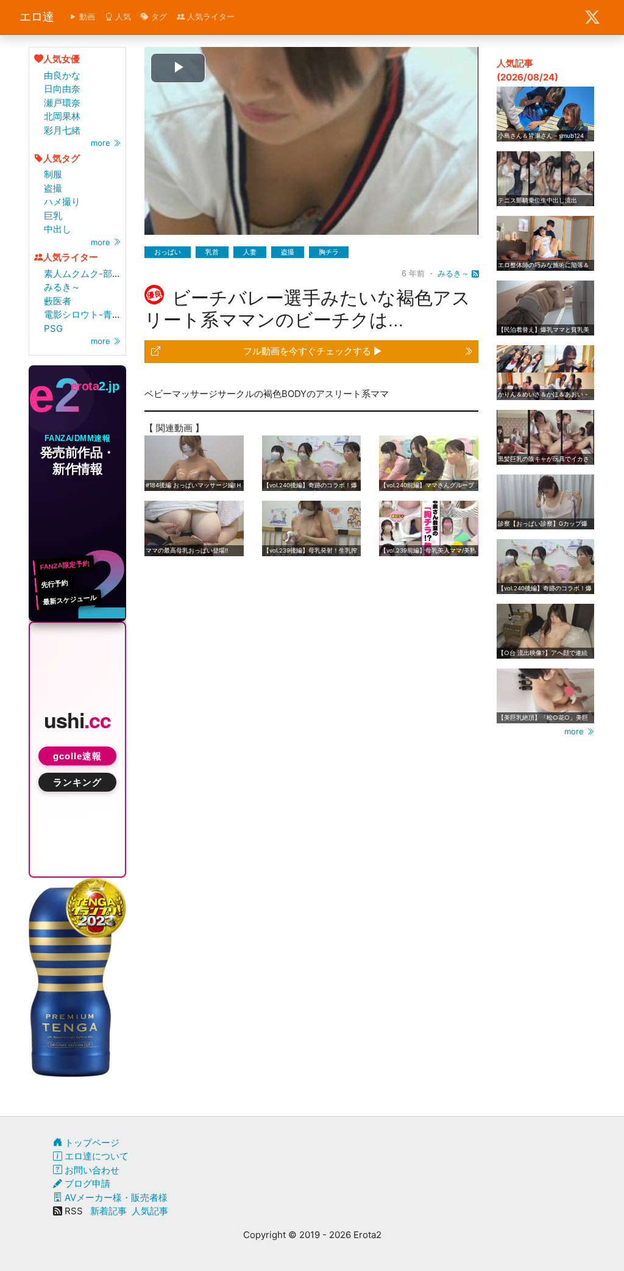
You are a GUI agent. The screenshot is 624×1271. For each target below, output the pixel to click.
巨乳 (53, 215)
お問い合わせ (90, 1170)
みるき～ (62, 287)
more (102, 143)
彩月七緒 (62, 130)
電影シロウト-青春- (85, 314)
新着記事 (108, 1211)
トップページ (90, 1142)
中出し (57, 229)
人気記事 (150, 1211)
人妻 (250, 252)
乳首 (212, 252)
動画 (86, 16)
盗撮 (53, 188)
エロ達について (95, 1156)
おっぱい (167, 252)
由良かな (62, 75)
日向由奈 (62, 89)
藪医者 (57, 301)
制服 (53, 174)
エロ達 (37, 17)
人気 (122, 16)
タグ (158, 16)
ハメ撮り (62, 201)
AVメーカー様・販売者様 (115, 1197)
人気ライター (210, 16)
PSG (53, 328)
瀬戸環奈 (62, 103)
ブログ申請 (86, 1183)
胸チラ (329, 252)
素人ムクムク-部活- (85, 273)
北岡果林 (62, 116)
